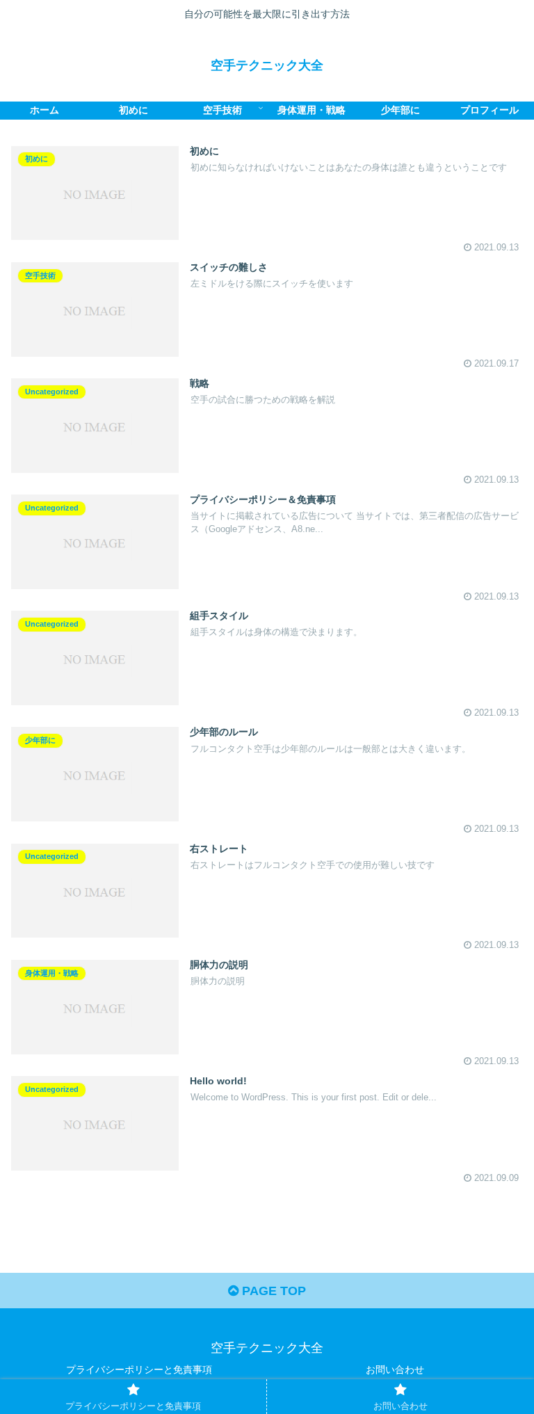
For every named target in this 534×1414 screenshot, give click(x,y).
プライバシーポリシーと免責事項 (139, 1369)
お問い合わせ (395, 1369)
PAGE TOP (272, 1291)
